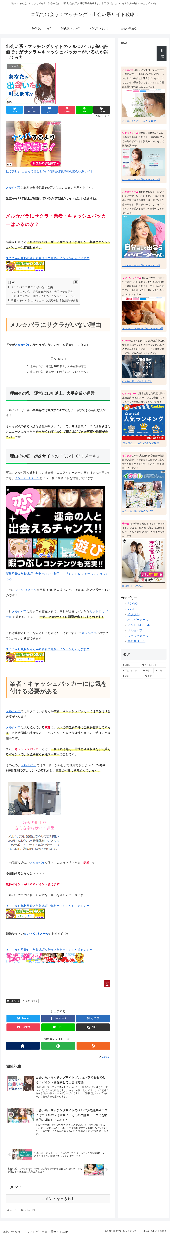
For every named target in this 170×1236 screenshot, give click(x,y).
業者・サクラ (32, 1001)
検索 (124, 43)
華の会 (125, 523)
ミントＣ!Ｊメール (27, 478)
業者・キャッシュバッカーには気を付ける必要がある (44, 300)
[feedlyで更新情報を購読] (58, 1046)
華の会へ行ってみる (132, 586)
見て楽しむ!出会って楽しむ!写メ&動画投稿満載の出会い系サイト (49, 171)
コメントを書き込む (58, 1199)
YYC (131, 609)
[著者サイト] (23, 1046)
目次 (53, 358)
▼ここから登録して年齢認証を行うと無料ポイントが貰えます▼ (49, 949)
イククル (126, 455)
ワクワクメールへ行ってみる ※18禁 (141, 179)
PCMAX (133, 603)
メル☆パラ (13, 187)
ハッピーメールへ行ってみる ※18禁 (141, 265)
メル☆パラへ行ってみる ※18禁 (139, 120)
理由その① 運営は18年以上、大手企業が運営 (45, 291)
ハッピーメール (130, 191)
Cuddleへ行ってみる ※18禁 (137, 381)
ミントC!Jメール (139, 625)
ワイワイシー (129, 393)
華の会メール (136, 641)
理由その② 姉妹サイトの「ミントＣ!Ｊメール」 (46, 296)
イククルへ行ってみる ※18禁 (137, 511)
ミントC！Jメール (131, 277)
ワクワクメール (130, 133)
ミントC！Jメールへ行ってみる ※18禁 (142, 328)
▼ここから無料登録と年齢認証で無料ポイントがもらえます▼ (47, 258)
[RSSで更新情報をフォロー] (94, 1046)
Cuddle (126, 340)
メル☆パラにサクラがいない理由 (32, 287)
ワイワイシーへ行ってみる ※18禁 (141, 443)
